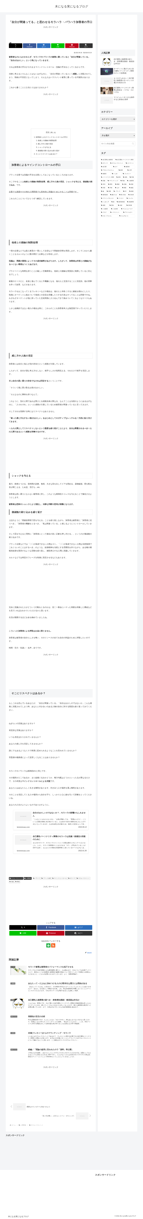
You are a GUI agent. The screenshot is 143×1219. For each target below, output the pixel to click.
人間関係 (28, 878)
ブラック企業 (47, 878)
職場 (18, 881)
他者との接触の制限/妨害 (47, 140)
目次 (48, 132)
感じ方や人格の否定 (45, 144)
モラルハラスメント (17, 878)
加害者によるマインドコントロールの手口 (52, 137)
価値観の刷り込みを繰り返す (49, 150)
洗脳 (12, 881)
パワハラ (37, 878)
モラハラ (72, 878)
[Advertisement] (51, 33)
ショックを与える (44, 147)
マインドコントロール (60, 878)
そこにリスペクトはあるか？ (46, 154)
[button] (86, 45)
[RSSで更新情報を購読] (53, 945)
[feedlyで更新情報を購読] (48, 945)
